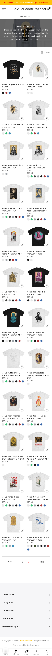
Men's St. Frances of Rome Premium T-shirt (12, 252)
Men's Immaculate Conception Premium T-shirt (38, 375)
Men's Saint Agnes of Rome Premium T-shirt (12, 333)
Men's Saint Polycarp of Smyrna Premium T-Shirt (13, 457)
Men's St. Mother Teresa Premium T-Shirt (38, 538)
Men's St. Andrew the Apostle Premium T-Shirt (38, 457)
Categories (25, 16)
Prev (9, 562)
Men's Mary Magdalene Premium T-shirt (12, 166)
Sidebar (47, 52)
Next (42, 562)
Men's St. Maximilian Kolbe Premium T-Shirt (12, 374)
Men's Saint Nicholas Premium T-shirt (36, 417)
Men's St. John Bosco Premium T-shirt (36, 333)
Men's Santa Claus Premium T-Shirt (10, 498)
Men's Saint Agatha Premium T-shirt (36, 293)
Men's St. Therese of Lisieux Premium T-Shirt (37, 498)
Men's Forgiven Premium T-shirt (13, 85)
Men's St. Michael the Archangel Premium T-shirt (37, 211)
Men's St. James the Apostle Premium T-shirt (38, 126)
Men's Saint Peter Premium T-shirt (9, 293)
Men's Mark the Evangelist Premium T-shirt (37, 168)
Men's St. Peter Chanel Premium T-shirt (12, 209)
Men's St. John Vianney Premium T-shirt (37, 85)
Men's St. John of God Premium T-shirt (37, 252)
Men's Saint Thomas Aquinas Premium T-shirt (13, 417)
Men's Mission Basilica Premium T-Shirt (12, 538)
